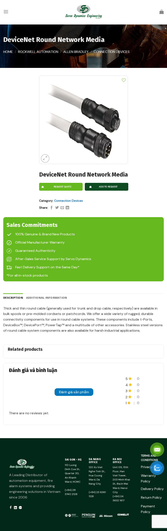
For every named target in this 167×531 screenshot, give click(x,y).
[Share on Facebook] (51, 208)
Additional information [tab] (46, 298)
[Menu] (5, 11)
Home (8, 51)
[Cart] (161, 11)
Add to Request (108, 186)
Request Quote (62, 186)
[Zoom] (45, 158)
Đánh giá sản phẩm (74, 392)
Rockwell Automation (38, 51)
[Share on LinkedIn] (67, 208)
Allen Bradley (76, 51)
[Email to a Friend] (62, 208)
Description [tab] (13, 298)
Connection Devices (112, 51)
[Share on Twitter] (57, 208)
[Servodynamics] (83, 12)
